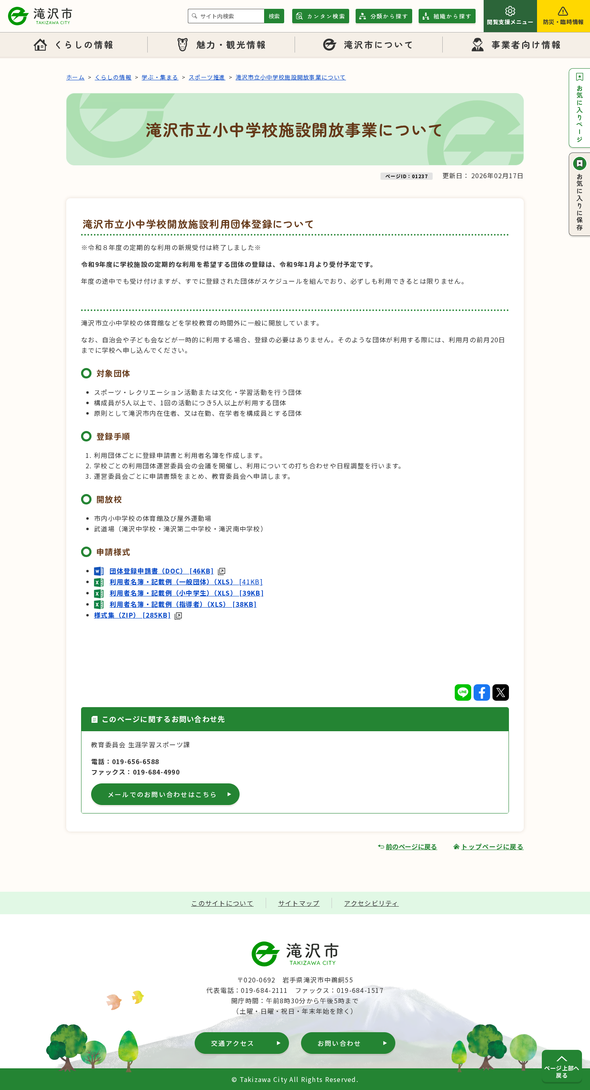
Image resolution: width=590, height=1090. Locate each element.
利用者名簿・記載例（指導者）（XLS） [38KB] (183, 604)
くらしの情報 (84, 44)
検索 (274, 16)
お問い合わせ (339, 1043)
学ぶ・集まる (160, 77)
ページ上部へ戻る (561, 1071)
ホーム (75, 77)
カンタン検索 (326, 16)
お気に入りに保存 (579, 202)
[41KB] (186, 581)
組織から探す (452, 16)
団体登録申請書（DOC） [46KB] (162, 571)
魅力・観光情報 (231, 44)
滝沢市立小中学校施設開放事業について (291, 77)
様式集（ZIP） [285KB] (132, 615)
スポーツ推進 (207, 77)
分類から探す (389, 16)
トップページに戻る (492, 846)
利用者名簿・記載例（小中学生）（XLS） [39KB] (187, 593)
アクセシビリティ (371, 903)
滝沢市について (379, 44)
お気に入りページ (579, 114)
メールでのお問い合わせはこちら (163, 794)
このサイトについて (222, 903)
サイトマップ (299, 903)
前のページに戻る (411, 846)
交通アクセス (232, 1043)
